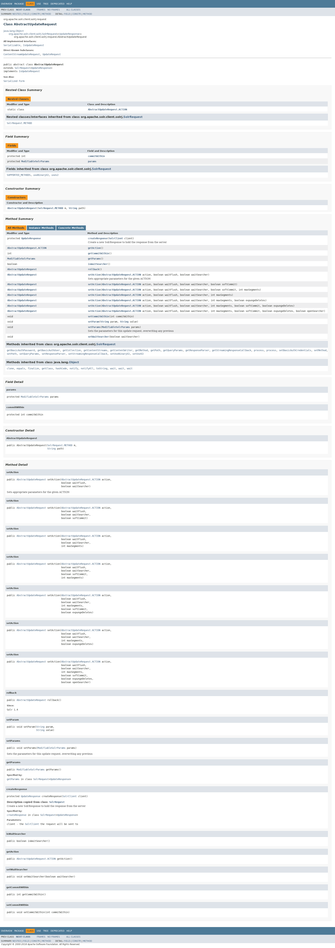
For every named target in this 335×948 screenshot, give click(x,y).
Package (19, 4)
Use (39, 4)
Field (26, 14)
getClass (47, 368)
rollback (93, 269)
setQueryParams (29, 353)
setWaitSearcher (98, 336)
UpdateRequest (52, 54)
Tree (46, 4)
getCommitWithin (98, 253)
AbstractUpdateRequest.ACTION (107, 109)
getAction (94, 248)
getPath (155, 350)
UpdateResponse (69, 33)
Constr (35, 14)
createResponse (97, 238)
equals (21, 368)
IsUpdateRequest (33, 45)
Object (74, 362)
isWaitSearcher (97, 264)
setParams (94, 327)
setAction (94, 274)
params (92, 161)
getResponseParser (197, 350)
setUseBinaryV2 (120, 353)
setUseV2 (138, 353)
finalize (33, 368)
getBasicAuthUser (49, 350)
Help (69, 4)
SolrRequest (22, 68)
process (259, 350)
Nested (16, 14)
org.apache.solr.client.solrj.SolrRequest (33, 33)
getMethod (141, 350)
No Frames (53, 10)
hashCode (61, 368)
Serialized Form (13, 81)
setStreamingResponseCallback (87, 353)
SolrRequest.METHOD (19, 123)
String (73, 208)
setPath (12, 353)
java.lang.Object (13, 31)
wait (113, 368)
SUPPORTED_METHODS (19, 175)
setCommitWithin (98, 316)
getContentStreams (95, 350)
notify (74, 368)
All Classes (73, 10)
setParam (93, 321)
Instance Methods (41, 227)
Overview (6, 4)
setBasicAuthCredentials (295, 350)
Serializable (11, 45)
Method (46, 14)
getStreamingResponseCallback (231, 350)
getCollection (72, 350)
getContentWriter (121, 350)
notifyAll (87, 368)
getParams (94, 258)
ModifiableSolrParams (35, 161)
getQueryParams (173, 350)
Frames (41, 10)
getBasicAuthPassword (21, 350)
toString (101, 368)
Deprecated (57, 4)
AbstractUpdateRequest (22, 208)
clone (10, 368)
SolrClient (116, 238)
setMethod (320, 350)
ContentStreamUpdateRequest (21, 54)
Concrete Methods (71, 227)
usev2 (54, 175)
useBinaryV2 (41, 175)
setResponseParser (53, 353)
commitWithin (96, 156)
